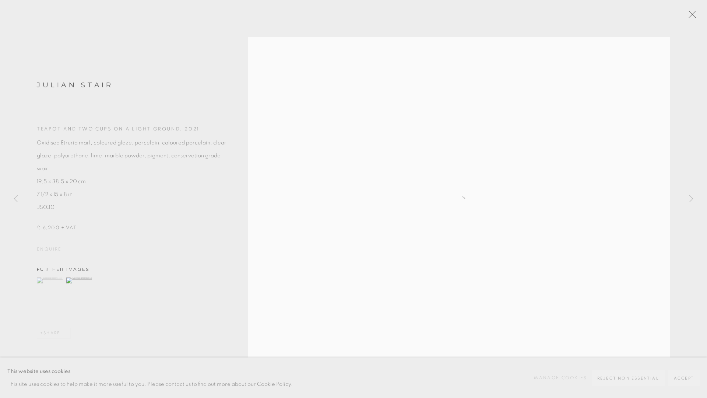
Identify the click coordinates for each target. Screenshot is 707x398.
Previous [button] (16, 199)
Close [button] (690, 16)
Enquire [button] (49, 249)
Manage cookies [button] (560, 378)
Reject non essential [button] (628, 378)
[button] (50, 280)
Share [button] (51, 333)
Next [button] (691, 199)
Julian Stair (75, 85)
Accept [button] (684, 378)
